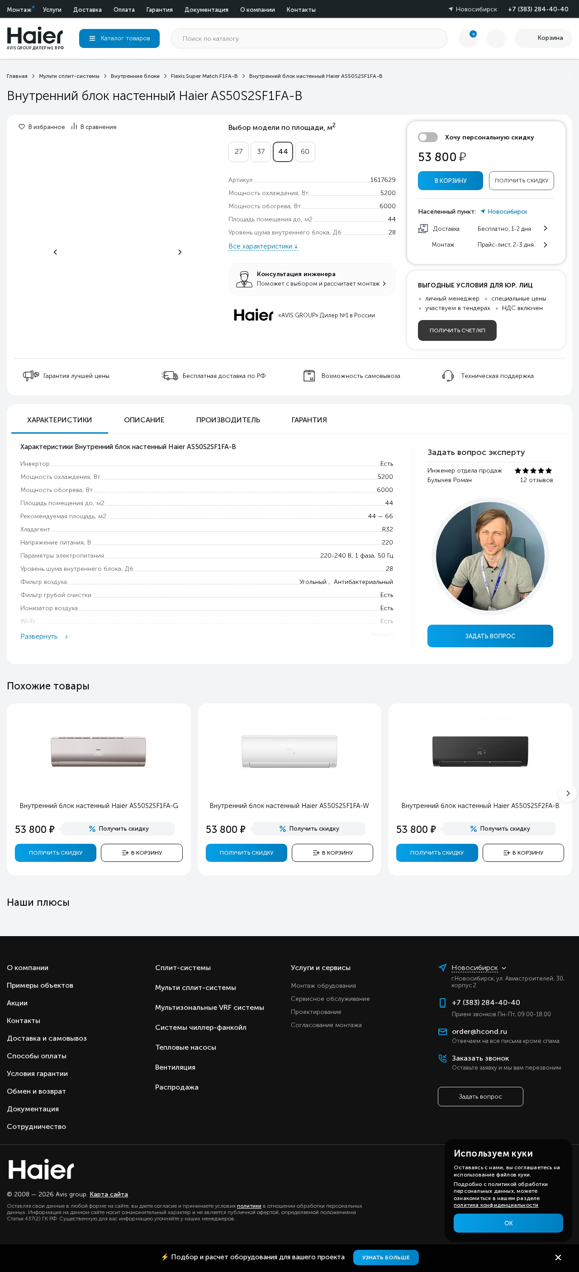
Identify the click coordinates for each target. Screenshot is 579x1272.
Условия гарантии (37, 1073)
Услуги (52, 9)
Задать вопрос (490, 636)
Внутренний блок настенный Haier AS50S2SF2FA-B (480, 806)
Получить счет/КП (457, 330)
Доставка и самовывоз (47, 1038)
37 (261, 151)
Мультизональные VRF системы (209, 1007)
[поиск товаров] (437, 38)
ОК (508, 1223)
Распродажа (177, 1087)
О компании (257, 9)
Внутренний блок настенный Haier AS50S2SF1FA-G (98, 806)
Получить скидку (521, 180)
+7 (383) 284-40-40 (538, 9)
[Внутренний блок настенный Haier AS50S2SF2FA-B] (480, 785)
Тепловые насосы (185, 1047)
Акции (17, 1003)
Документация (206, 9)
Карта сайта (109, 1194)
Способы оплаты (36, 1056)
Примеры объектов (40, 985)
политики (249, 1206)
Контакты (301, 9)
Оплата (124, 9)
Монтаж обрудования (323, 986)
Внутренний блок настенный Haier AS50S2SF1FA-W (289, 806)
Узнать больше (386, 1257)
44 (283, 151)
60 (305, 151)
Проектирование (316, 1012)
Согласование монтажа (326, 1025)
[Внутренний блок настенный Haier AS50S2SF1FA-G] (98, 785)
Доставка (87, 9)
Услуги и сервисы (321, 967)
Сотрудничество (36, 1126)
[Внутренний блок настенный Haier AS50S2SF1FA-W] (289, 785)
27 (238, 151)
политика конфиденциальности (496, 1205)
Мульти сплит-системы (195, 987)
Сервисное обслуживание (330, 999)
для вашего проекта (253, 1257)
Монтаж (19, 9)
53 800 (442, 157)
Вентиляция (175, 1067)
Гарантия (160, 9)
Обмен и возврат (36, 1091)
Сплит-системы (183, 967)
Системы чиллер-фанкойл (201, 1027)
